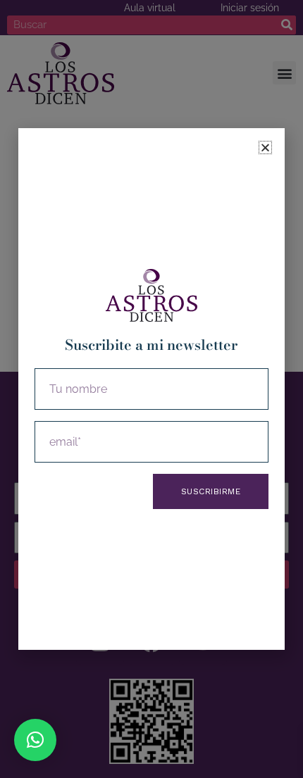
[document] (151, 389)
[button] (35, 740)
